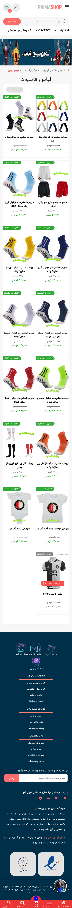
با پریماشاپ (36, 736)
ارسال (12, 778)
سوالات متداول (36, 743)
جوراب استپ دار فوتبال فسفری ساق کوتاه (53, 400)
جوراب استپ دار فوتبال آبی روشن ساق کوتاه (19, 204)
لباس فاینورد (13, 70)
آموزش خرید (36, 716)
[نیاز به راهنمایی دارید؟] (60, 887)
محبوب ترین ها (36, 676)
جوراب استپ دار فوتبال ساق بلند (52, 139)
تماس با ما (36, 749)
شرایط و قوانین (36, 755)
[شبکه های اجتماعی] (64, 798)
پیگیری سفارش (36, 728)
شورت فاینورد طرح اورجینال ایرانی (53, 204)
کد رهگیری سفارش (19, 30)
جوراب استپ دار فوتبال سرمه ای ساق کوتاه (52, 335)
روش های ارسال (36, 722)
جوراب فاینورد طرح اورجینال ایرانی (19, 465)
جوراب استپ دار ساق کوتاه (19, 137)
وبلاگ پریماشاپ (36, 761)
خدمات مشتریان (36, 709)
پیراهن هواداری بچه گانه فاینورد (52, 529)
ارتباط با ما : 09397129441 (51, 30)
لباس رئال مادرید (36, 689)
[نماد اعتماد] (50, 863)
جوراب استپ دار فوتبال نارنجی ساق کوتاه (53, 465)
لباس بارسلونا (36, 701)
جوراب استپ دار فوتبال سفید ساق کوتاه (19, 335)
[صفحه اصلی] (68, 70)
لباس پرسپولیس (36, 683)
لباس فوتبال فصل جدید (53, 837)
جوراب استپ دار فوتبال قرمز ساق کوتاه (19, 400)
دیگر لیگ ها (31, 70)
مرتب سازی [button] (15, 89)
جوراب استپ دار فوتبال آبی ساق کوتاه (52, 269)
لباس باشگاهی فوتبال (53, 70)
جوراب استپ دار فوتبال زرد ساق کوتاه (19, 269)
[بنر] (36, 52)
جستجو (12, 21)
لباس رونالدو (36, 695)
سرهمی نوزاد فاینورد (19, 529)
